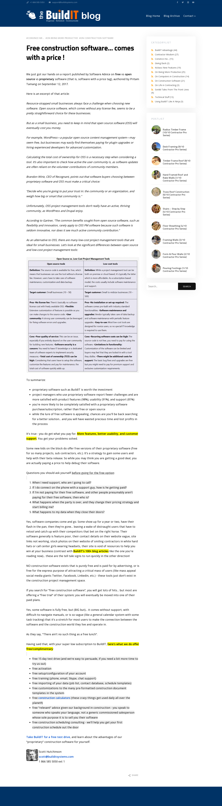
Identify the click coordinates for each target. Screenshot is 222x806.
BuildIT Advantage (166, 50)
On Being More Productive (62, 38)
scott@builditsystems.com (56, 756)
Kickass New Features (168, 67)
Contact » (189, 16)
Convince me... (36, 38)
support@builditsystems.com (64, 2)
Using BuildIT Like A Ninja (169, 101)
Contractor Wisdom (167, 54)
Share (134, 775)
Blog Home (153, 16)
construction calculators (54, 698)
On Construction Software (97, 38)
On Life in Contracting (167, 85)
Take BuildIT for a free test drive (48, 737)
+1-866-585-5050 (37, 2)
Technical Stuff (164, 97)
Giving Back (162, 63)
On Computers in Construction (172, 76)
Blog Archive (172, 16)
